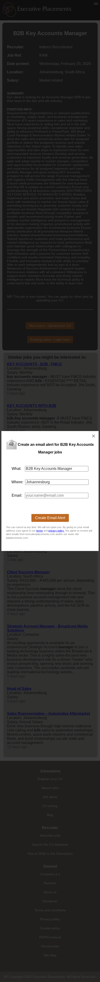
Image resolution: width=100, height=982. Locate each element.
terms (39, 530)
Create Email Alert (50, 518)
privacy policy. (56, 530)
